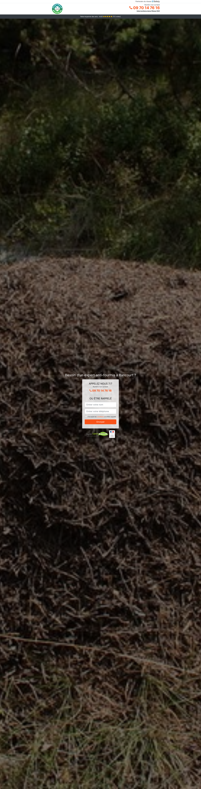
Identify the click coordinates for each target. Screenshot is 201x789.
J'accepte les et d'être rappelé (101, 417)
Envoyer (101, 422)
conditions (100, 417)
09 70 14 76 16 (146, 7)
